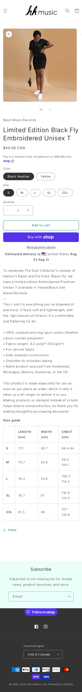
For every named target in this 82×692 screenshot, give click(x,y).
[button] (5, 10)
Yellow (46, 176)
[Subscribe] (68, 596)
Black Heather (19, 176)
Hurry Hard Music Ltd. (33, 684)
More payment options (41, 247)
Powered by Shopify (60, 684)
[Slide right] (50, 109)
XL (49, 192)
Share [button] (12, 530)
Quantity (9, 202)
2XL (65, 192)
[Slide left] (31, 109)
